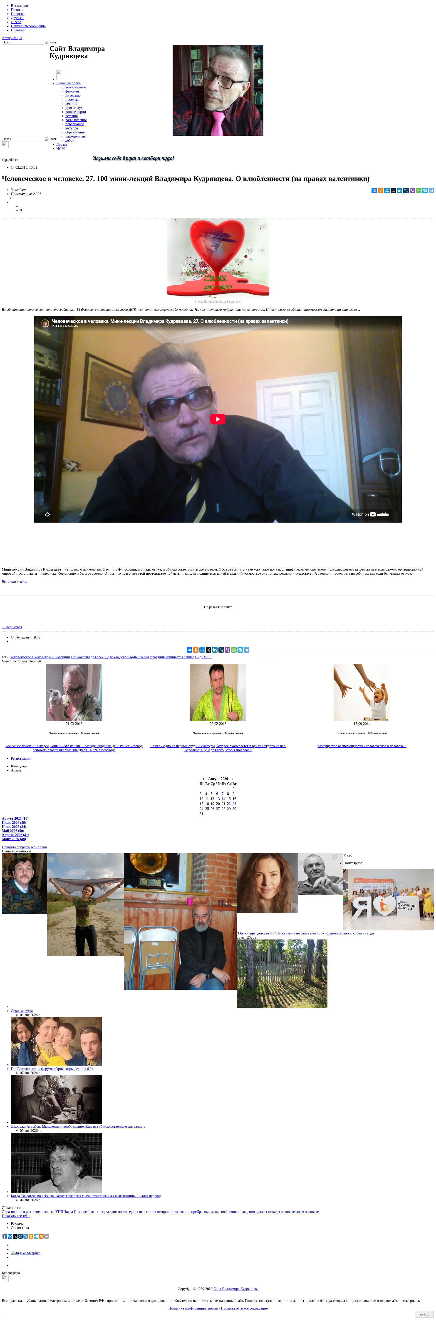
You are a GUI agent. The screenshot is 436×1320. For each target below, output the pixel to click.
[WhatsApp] (418, 190)
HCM (60, 148)
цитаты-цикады (268, 1212)
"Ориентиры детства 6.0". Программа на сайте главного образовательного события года (305, 933)
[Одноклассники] (380, 190)
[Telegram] (431, 190)
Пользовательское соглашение (244, 1308)
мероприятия (75, 136)
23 (234, 804)
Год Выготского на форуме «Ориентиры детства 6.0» (52, 1069)
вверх (424, 1314)
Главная (17, 10)
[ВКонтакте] (374, 190)
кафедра (71, 128)
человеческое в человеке (29, 657)
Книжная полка (68, 83)
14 (223, 799)
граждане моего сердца (120, 1212)
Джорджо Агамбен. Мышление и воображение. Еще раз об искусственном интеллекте (78, 1126)
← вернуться (12, 627)
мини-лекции (59, 657)
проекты (72, 99)
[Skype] (425, 190)
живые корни (75, 112)
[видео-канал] (5, 147)
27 (218, 809)
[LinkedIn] (399, 190)
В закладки (19, 6)
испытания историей (155, 1212)
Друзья (61, 144)
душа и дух (74, 108)
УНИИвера (64, 1212)
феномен (72, 91)
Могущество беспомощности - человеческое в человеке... (362, 746)
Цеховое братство (87, 1212)
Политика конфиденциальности (193, 1308)
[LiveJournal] (406, 190)
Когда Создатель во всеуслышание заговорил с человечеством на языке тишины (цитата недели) (86, 1196)
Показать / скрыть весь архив (24, 847)
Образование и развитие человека (28, 1212)
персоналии (74, 124)
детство (71, 103)
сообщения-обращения (237, 1212)
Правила (17, 30)
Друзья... (17, 18)
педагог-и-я (181, 1212)
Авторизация (12, 38)
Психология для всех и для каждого (98, 657)
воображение (75, 87)
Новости (17, 14)
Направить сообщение (28, 26)
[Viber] (412, 190)
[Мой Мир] (387, 190)
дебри (69, 140)
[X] (393, 190)
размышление (76, 120)
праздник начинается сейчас (172, 657)
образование (75, 132)
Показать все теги (16, 1216)
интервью (73, 95)
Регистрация (20, 758)
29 (229, 809)
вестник (71, 116)
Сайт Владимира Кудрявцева (235, 1289)
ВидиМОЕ (203, 657)
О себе (16, 22)
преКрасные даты (205, 1212)
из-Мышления (138, 657)
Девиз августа (22, 1011)
